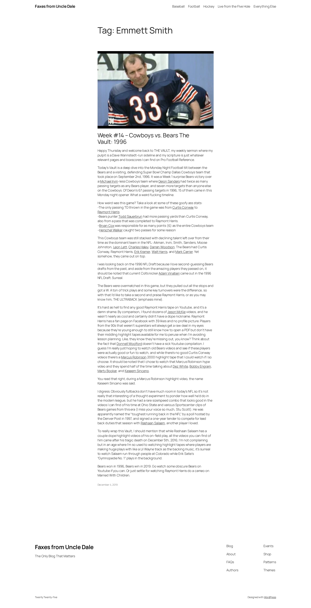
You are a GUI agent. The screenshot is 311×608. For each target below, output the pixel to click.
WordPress (270, 597)
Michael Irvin (109, 181)
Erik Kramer (142, 251)
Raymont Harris (109, 212)
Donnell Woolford (129, 343)
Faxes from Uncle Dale (55, 6)
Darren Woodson (162, 247)
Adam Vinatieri (169, 273)
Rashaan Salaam (153, 423)
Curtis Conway (183, 207)
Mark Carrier (184, 251)
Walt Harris (159, 251)
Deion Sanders (169, 181)
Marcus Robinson (134, 357)
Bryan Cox (106, 225)
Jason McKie (176, 312)
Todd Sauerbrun (130, 216)
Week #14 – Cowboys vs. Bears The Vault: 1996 (144, 138)
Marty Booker (107, 371)
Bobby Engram (200, 366)
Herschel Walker (111, 230)
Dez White (180, 366)
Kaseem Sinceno (137, 371)
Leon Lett (120, 247)
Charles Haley (138, 247)
